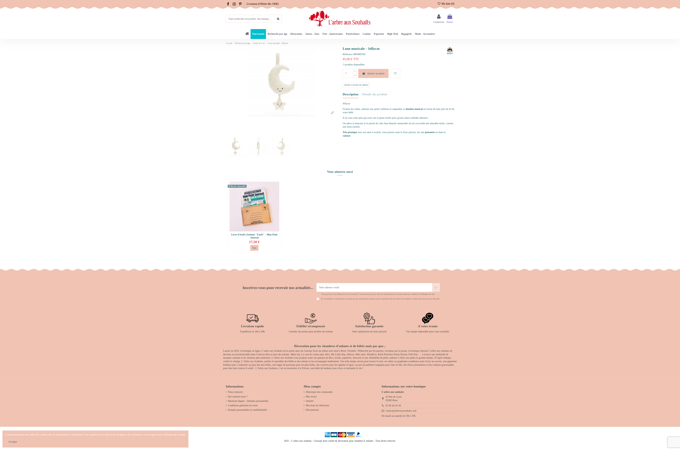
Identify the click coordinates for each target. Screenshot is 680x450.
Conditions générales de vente (243, 405)
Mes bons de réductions (317, 405)
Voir (254, 248)
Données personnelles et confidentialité (247, 410)
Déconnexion (312, 410)
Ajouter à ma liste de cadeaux (356, 85)
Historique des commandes (319, 392)
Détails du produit (374, 94)
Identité (309, 401)
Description (350, 94)
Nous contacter (235, 392)
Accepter (12, 441)
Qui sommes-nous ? (238, 396)
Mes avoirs (311, 396)
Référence (348, 54)
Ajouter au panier (376, 73)
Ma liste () (447, 3)
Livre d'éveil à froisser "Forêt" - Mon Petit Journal (254, 236)
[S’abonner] (436, 287)
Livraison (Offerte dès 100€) (263, 3)
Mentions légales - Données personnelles (248, 401)
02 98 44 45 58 (393, 405)
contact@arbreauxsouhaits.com (401, 410)
